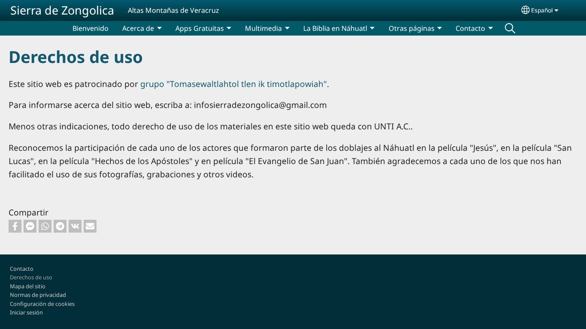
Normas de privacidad (38, 295)
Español (542, 10)
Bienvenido (90, 28)
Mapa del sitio (27, 286)
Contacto (21, 268)
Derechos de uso (31, 277)
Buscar (510, 28)
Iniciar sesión (26, 312)
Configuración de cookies (42, 304)
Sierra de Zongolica (62, 10)
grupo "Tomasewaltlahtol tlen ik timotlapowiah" (233, 84)
